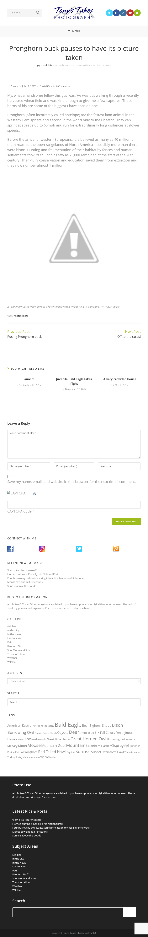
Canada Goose (42, 732)
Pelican (129, 746)
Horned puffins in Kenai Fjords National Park (32, 574)
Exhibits (11, 626)
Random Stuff (15, 646)
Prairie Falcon (15, 752)
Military (12, 746)
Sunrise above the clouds (21, 586)
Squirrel (71, 752)
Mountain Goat (53, 745)
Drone (83, 733)
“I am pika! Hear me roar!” (22, 570)
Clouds (53, 732)
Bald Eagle (68, 724)
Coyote (62, 732)
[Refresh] (35, 493)
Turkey (11, 757)
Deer (74, 732)
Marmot (130, 739)
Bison (117, 725)
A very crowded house (119, 379)
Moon (22, 745)
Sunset (96, 752)
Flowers (20, 739)
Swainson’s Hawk (113, 752)
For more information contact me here (67, 608)
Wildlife (46, 86)
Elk (96, 732)
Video (44, 757)
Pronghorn (21, 316)
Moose (34, 745)
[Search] (129, 912)
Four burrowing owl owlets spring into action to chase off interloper (46, 578)
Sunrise (83, 751)
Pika (137, 746)
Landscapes (14, 638)
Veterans (35, 757)
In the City (13, 630)
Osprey (117, 745)
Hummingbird (116, 739)
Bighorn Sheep (100, 725)
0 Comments (63, 86)
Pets (9, 642)
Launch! (28, 379)
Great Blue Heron (58, 739)
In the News (14, 634)
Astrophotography (43, 725)
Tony (13, 86)
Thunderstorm (132, 752)
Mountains (77, 745)
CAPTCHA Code (19, 511)
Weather (12, 658)
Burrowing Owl (20, 732)
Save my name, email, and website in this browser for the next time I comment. (71, 481)
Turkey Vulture (23, 757)
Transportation (16, 654)
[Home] (38, 65)
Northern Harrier (99, 746)
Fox (28, 738)
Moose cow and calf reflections (25, 582)
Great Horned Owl (88, 739)
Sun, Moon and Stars (19, 650)
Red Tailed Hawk (52, 751)
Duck (91, 733)
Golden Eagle (38, 739)
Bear (85, 725)
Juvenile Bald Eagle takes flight (74, 381)
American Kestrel (19, 725)
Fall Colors (107, 733)
